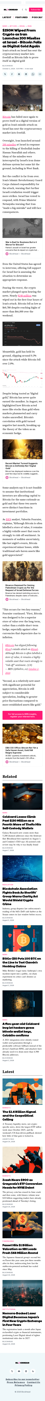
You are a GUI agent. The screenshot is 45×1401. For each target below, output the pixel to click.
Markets (6, 1108)
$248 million (25, 295)
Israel (22, 26)
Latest (6, 17)
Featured (21, 17)
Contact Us (33, 1382)
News (4, 26)
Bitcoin (13, 26)
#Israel (34, 649)
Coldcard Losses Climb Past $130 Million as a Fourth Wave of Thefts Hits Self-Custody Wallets (21, 822)
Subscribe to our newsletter (23, 1379)
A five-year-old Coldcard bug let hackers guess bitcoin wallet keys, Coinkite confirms (20, 1029)
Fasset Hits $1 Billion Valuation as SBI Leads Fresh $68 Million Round (20, 1249)
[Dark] (23, 9)
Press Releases (16, 1382)
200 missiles (9, 144)
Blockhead (7, 66)
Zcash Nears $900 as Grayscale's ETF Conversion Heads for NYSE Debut (22, 1183)
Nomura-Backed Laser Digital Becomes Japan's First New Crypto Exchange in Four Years (22, 1319)
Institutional (9, 1309)
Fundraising (8, 1241)
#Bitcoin (9, 645)
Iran (30, 26)
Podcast (38, 17)
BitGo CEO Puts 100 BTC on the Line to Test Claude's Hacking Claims (21, 962)
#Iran (8, 649)
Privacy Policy (23, 1385)
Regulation (7, 885)
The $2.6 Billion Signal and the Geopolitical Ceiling (19, 1115)
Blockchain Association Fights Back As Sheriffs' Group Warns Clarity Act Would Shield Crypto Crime (20, 896)
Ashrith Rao (8, 1139)
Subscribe (35, 10)
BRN (8, 519)
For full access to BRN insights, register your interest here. (22, 715)
